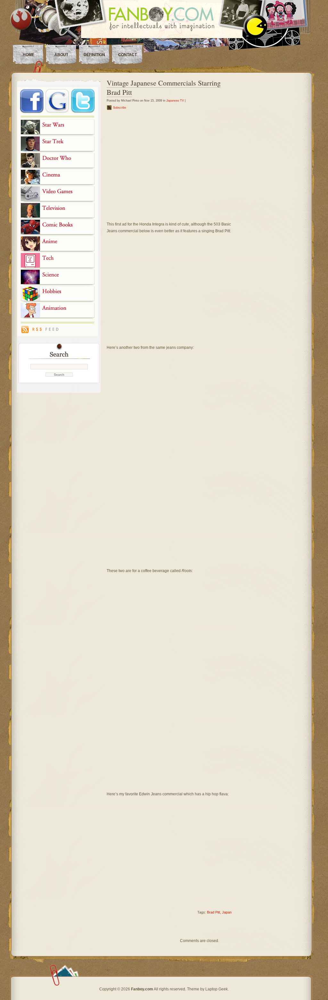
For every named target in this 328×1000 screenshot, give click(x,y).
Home (28, 55)
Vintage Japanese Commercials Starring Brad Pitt (164, 87)
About (61, 55)
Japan (227, 912)
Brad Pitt (213, 912)
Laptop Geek (216, 989)
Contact (127, 55)
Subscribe (119, 107)
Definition (94, 55)
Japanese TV (175, 100)
